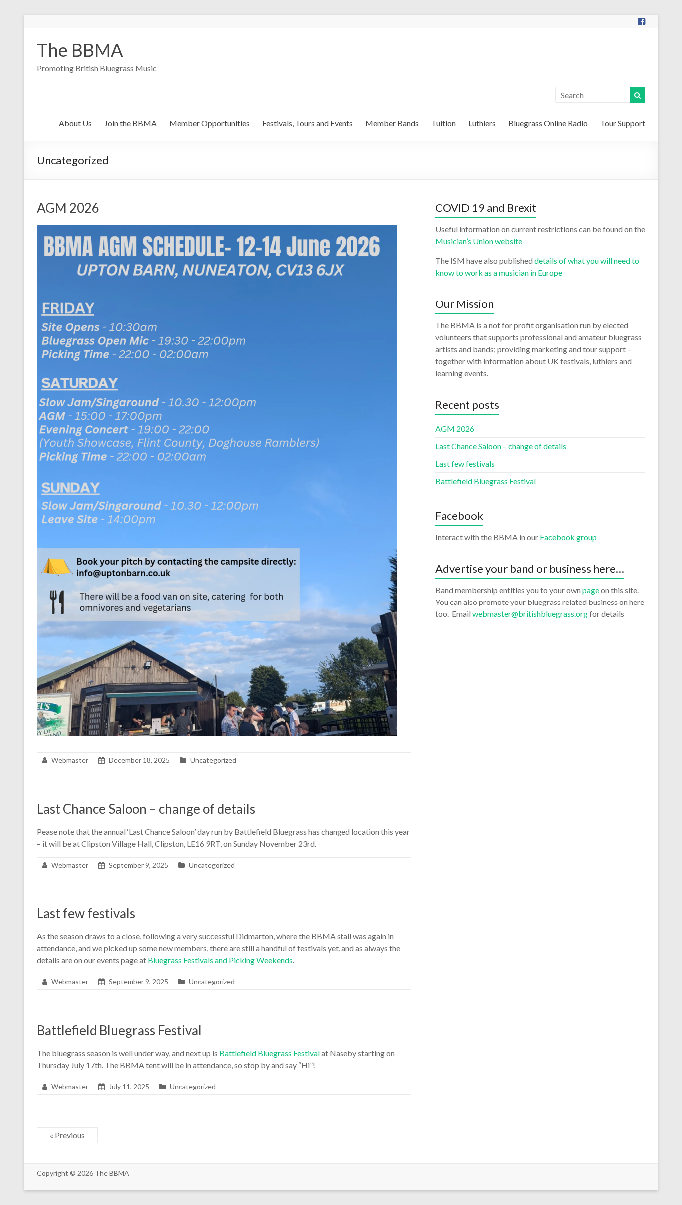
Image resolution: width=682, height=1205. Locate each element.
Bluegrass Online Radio (548, 123)
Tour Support (622, 123)
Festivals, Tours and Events (307, 123)
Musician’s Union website (478, 241)
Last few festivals (86, 913)
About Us (75, 123)
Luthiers (482, 123)
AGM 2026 (68, 208)
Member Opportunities (209, 123)
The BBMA (80, 50)
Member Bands (392, 123)
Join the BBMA (130, 123)
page (590, 590)
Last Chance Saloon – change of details (146, 809)
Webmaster (69, 760)
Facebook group (568, 537)
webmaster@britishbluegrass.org (530, 613)
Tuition (443, 123)
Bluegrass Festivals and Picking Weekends (220, 960)
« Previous (67, 1135)
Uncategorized (213, 760)
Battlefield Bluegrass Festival (119, 1030)
